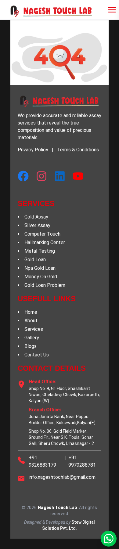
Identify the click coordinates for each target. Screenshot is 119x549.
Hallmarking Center (44, 242)
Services (33, 329)
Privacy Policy (33, 150)
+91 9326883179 (42, 461)
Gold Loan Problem (44, 285)
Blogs (30, 346)
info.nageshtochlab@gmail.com (62, 477)
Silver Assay (37, 225)
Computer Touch (42, 234)
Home (30, 312)
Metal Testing (39, 251)
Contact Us (36, 355)
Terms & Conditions (78, 150)
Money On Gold (40, 277)
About (31, 320)
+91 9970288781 (82, 461)
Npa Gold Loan (40, 268)
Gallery (31, 338)
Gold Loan (35, 259)
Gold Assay (36, 217)
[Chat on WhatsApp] (109, 539)
